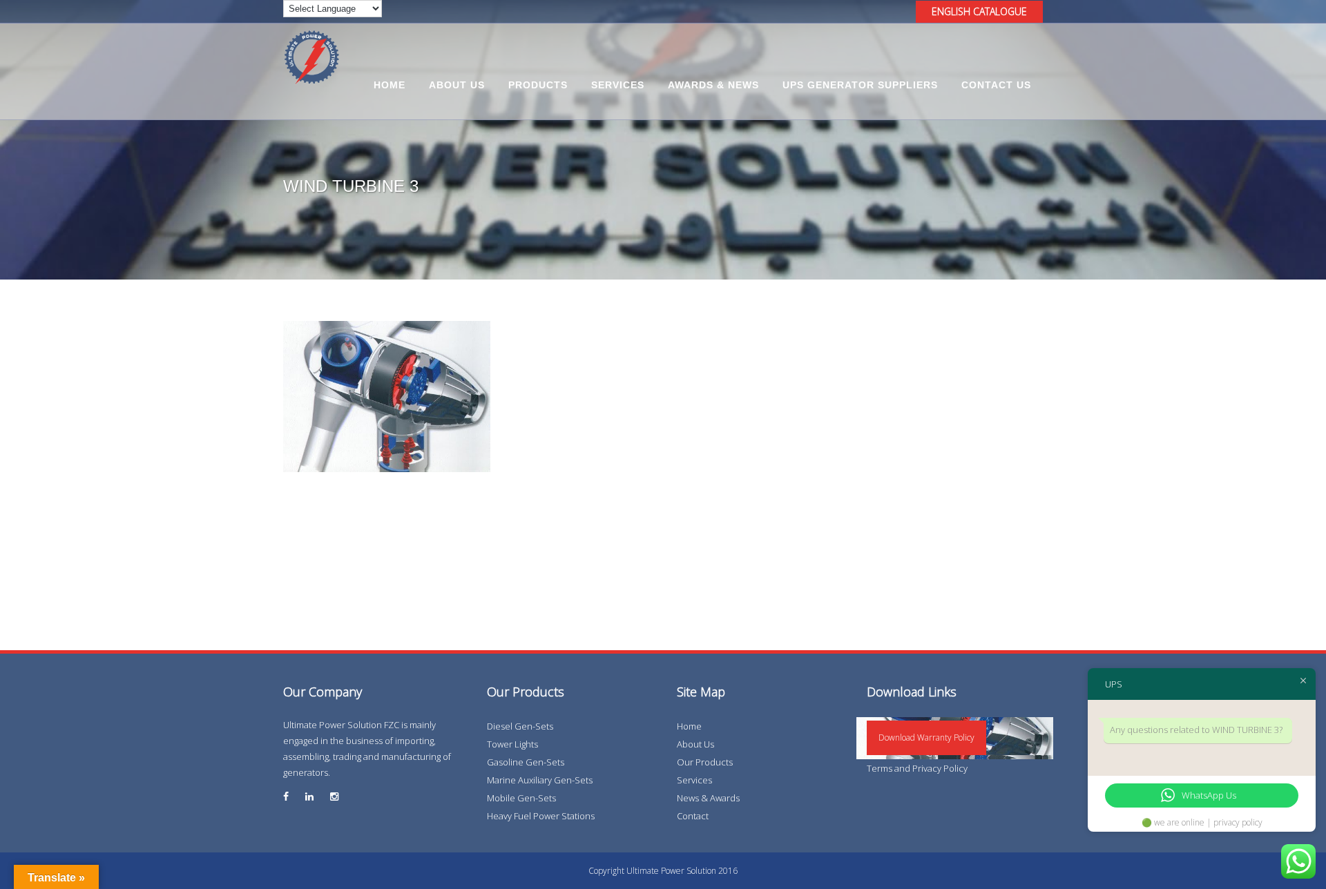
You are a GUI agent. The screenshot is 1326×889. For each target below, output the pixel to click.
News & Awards (708, 798)
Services (694, 780)
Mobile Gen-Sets (521, 798)
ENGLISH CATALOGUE (979, 11)
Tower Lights (512, 744)
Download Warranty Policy (926, 737)
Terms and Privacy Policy (917, 768)
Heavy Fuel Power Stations (541, 816)
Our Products (705, 762)
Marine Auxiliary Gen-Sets (540, 780)
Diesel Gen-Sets (520, 726)
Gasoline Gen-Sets (525, 762)
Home (689, 726)
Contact (693, 816)
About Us (695, 744)
